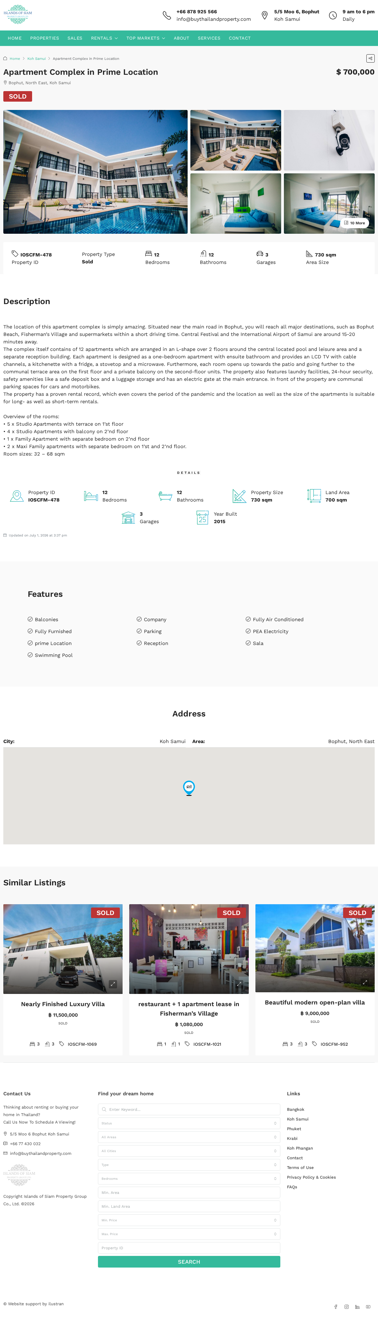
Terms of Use (300, 1167)
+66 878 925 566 (197, 11)
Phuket (294, 1128)
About (182, 38)
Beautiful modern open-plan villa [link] (315, 1002)
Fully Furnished (53, 631)
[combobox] (189, 1123)
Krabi (292, 1138)
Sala (258, 643)
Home (15, 38)
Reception (156, 643)
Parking (153, 631)
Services (209, 38)
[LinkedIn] (358, 1307)
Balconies (46, 619)
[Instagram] (348, 1307)
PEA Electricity (270, 631)
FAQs (292, 1186)
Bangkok (295, 1109)
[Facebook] (337, 1307)
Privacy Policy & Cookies (311, 1177)
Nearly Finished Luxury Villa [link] (63, 1004)
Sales (75, 38)
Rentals (101, 38)
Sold (18, 96)
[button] (370, 58)
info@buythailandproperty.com (214, 19)
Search (189, 1261)
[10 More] (329, 203)
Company (155, 619)
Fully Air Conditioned (278, 619)
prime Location (53, 643)
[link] (63, 949)
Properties (44, 38)
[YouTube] (369, 1307)
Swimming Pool (54, 655)
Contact (240, 38)
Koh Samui (36, 58)
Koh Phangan (300, 1148)
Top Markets (143, 38)
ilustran (56, 1303)
